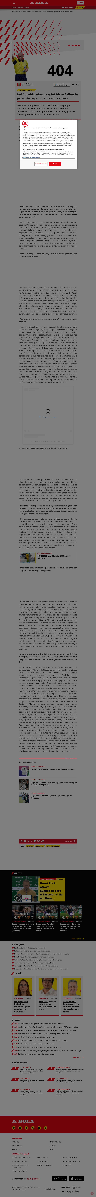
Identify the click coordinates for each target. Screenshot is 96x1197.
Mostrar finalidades (41, 163)
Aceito (55, 163)
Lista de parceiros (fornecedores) (31, 157)
